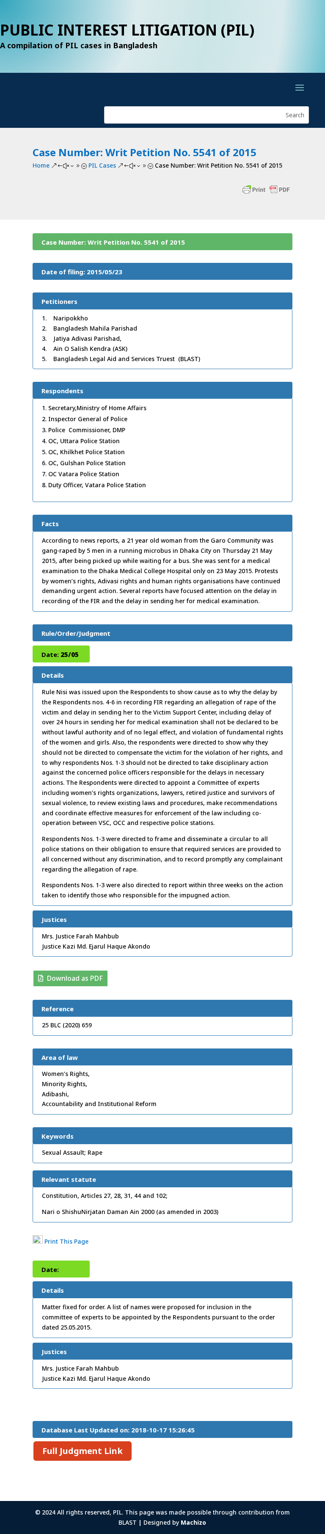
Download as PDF (75, 978)
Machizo (193, 1522)
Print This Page (66, 1241)
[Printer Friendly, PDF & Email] (266, 194)
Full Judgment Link (82, 1451)
